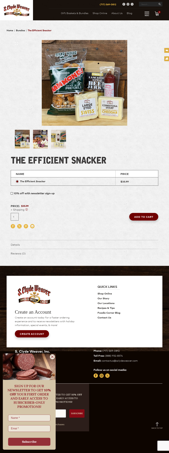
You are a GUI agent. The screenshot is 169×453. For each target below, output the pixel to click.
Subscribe (29, 442)
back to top (157, 428)
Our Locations (106, 303)
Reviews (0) (18, 253)
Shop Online (100, 13)
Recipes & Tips (106, 307)
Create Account (32, 333)
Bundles (20, 30)
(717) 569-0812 (108, 4)
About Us (116, 13)
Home (10, 30)
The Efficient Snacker (32, 181)
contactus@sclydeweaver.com (120, 360)
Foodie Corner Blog (109, 312)
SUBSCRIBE (77, 413)
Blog (129, 13)
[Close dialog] (52, 356)
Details (15, 244)
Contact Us (104, 317)
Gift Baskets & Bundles (74, 13)
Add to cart (143, 216)
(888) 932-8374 (114, 355)
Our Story (103, 298)
